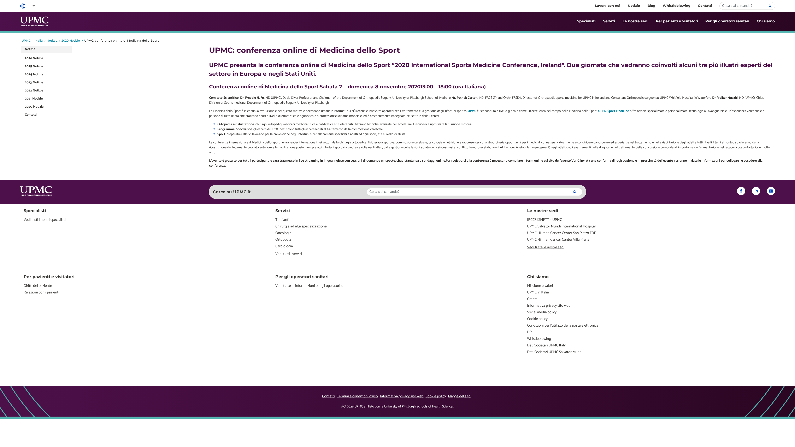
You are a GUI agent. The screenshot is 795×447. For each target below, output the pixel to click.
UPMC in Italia (538, 292)
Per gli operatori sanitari (727, 21)
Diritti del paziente (38, 286)
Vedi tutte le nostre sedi (545, 247)
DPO (530, 332)
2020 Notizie (34, 106)
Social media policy (541, 312)
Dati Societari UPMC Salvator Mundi (554, 352)
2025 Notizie (34, 66)
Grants (532, 299)
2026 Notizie (34, 58)
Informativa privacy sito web (549, 306)
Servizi (609, 21)
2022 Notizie (34, 90)
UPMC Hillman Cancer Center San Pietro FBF (561, 233)
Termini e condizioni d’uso (357, 396)
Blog (651, 6)
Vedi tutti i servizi (288, 254)
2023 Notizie (34, 82)
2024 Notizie (34, 74)
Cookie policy (537, 319)
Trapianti (282, 220)
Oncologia (283, 233)
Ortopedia (283, 240)
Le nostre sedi (635, 21)
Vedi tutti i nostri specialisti (45, 220)
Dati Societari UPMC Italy (546, 345)
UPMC (472, 111)
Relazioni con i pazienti (41, 292)
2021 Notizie (34, 98)
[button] (31, 6)
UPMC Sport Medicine (613, 111)
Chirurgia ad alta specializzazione (301, 226)
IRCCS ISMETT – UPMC (544, 220)
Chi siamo (766, 21)
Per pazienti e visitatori (677, 21)
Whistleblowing (676, 6)
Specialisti (586, 21)
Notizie (634, 6)
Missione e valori (540, 286)
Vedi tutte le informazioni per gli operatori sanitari (314, 286)
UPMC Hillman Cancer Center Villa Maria (558, 240)
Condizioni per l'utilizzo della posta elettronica (562, 325)
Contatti (705, 6)
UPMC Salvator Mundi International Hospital (561, 226)
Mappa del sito (459, 396)
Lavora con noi (607, 6)
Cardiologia (284, 246)
